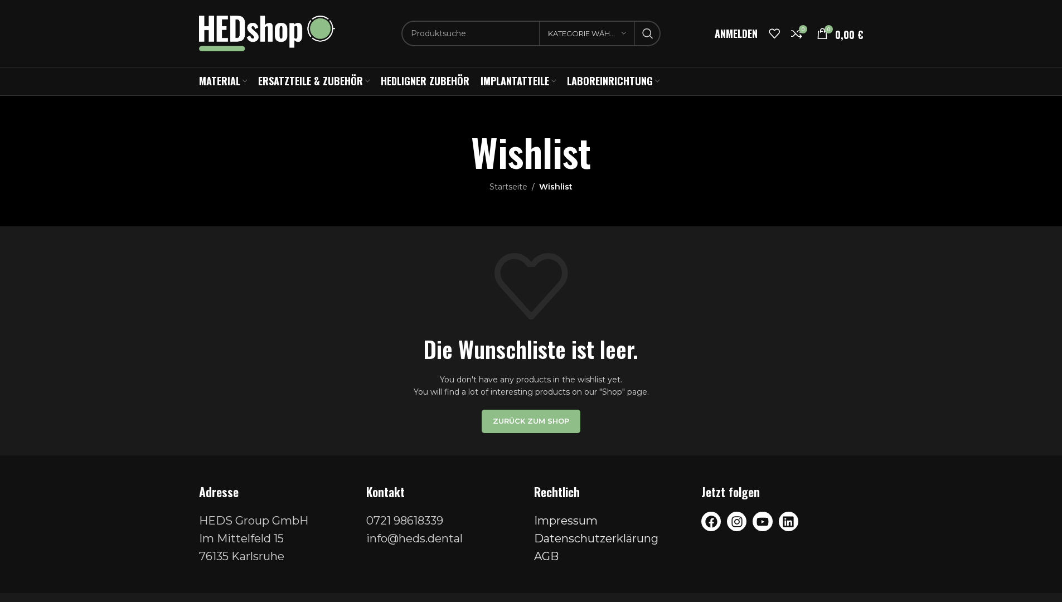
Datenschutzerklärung (596, 538)
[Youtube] (762, 521)
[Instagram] (736, 521)
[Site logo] (267, 33)
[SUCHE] (648, 33)
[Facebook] (711, 521)
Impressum (566, 520)
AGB (546, 556)
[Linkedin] (788, 521)
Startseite (508, 187)
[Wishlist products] (774, 33)
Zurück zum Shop (531, 420)
